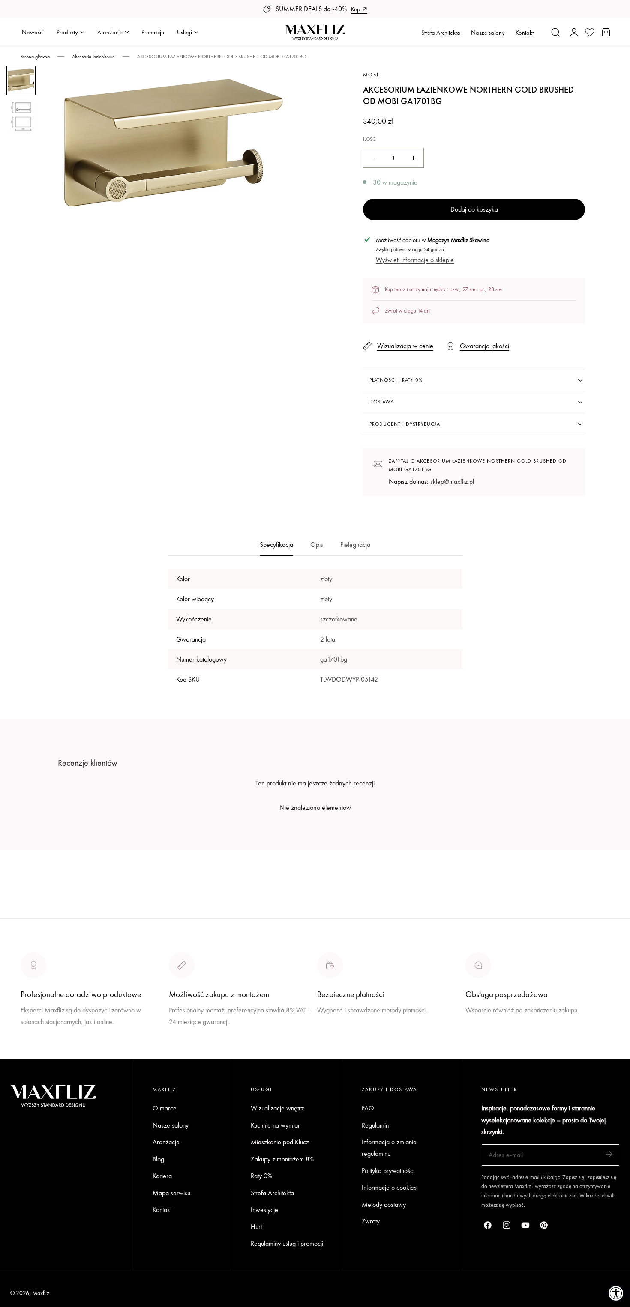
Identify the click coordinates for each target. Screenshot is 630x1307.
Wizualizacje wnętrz (277, 1108)
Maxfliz (40, 1293)
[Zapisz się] (609, 1154)
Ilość (369, 139)
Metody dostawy (384, 1204)
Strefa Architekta (440, 32)
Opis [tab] (316, 544)
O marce (33, 1053)
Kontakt (525, 32)
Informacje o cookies (389, 1187)
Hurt (256, 1226)
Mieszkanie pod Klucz (280, 1142)
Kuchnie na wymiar (275, 1125)
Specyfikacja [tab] (276, 544)
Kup (355, 9)
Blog (158, 1159)
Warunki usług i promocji (201, 1041)
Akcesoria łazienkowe (93, 56)
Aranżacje (166, 1142)
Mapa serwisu (171, 1192)
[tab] (21, 80)
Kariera (162, 1176)
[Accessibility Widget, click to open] (616, 1293)
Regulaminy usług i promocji (287, 1243)
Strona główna (35, 56)
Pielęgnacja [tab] (355, 544)
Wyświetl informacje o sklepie (415, 259)
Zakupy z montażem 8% (282, 1159)
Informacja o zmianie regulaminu (389, 1148)
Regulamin (375, 1125)
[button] (556, 32)
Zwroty (371, 1221)
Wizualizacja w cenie (405, 346)
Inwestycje (264, 1210)
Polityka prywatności (388, 1170)
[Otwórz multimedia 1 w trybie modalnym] (302, 82)
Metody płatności (487, 1041)
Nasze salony (488, 32)
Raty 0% (261, 1176)
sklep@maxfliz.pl (452, 481)
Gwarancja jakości (484, 346)
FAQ (368, 1108)
